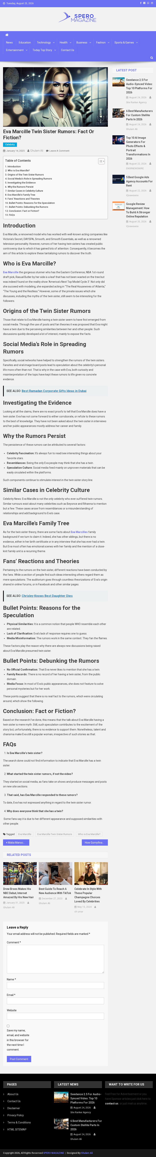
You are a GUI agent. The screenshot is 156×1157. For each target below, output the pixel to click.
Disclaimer (13, 1108)
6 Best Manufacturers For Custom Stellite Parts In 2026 (139, 115)
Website (12, 1010)
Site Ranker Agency (136, 102)
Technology (44, 42)
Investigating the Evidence (22, 182)
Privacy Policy (15, 1115)
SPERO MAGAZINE (53, 1153)
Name (11, 979)
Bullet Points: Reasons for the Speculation (32, 202)
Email (11, 994)
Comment (14, 942)
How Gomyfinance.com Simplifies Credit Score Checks (96, 842)
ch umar (78, 911)
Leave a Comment (59, 150)
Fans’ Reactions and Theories (24, 198)
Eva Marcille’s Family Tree (21, 194)
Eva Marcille (24, 834)
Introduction (14, 166)
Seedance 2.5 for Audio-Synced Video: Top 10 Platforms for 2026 (139, 86)
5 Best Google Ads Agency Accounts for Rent (139, 181)
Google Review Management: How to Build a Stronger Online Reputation (138, 210)
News (9, 42)
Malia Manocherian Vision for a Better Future (18, 842)
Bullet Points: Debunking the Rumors (28, 206)
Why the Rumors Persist (20, 186)
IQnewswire (132, 195)
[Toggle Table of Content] (99, 161)
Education (25, 42)
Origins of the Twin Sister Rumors (26, 174)
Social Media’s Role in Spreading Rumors (30, 178)
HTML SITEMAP (16, 1129)
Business (81, 42)
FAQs (12, 214)
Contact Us (67, 50)
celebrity (10, 144)
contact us (111, 1103)
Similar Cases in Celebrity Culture (25, 190)
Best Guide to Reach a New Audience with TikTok (55, 891)
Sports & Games (124, 42)
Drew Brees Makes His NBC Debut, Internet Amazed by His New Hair (18, 893)
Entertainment (15, 50)
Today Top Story (42, 50)
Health (64, 42)
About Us (12, 1094)
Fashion (101, 42)
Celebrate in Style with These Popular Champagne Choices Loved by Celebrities (88, 895)
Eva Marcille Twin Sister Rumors (54, 834)
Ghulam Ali (36, 150)
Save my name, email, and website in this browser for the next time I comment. (18, 1040)
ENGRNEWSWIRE (135, 168)
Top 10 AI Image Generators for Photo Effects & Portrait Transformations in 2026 (138, 148)
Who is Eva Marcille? (19, 170)
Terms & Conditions (19, 1122)
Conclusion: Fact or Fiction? (24, 210)
